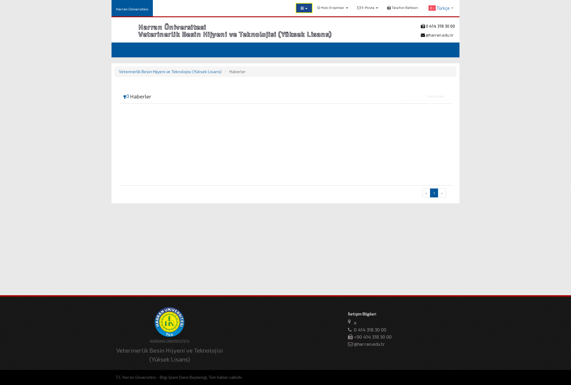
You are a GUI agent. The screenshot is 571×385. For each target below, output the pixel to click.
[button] (304, 8)
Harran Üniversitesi (132, 9)
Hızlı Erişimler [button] (332, 7)
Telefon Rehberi (404, 7)
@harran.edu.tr (439, 34)
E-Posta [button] (368, 7)
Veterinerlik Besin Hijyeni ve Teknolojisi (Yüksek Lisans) (170, 71)
